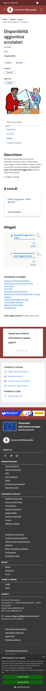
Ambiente (9, 545)
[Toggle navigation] (4, 9)
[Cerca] (41, 9)
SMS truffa (8, 288)
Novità (12, 19)
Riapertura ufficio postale (13, 305)
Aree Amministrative (13, 469)
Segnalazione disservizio (14, 632)
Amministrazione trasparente (16, 650)
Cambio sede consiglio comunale (16, 299)
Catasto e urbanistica (13, 516)
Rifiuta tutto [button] (23, 682)
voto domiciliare (10, 307)
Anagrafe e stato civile (13, 498)
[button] (23, 687)
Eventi (7, 587)
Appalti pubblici (11, 513)
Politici (7, 480)
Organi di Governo (12, 466)
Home (5, 19)
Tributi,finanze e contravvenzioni (17, 541)
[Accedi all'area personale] (37, 2)
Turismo (8, 520)
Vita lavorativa (10, 505)
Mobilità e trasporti (12, 523)
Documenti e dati (11, 487)
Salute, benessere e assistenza (16, 548)
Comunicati (9, 570)
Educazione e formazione (14, 534)
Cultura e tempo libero (13, 502)
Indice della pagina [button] (14, 122)
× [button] (43, 657)
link (3, 672)
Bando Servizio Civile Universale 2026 (18, 283)
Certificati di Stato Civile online (16, 291)
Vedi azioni (19, 62)
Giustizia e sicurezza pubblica (16, 538)
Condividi (8, 62)
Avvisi (20, 19)
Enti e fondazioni (11, 477)
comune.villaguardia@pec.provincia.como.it (22, 616)
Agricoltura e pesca (12, 556)
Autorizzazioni (10, 552)
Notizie (7, 567)
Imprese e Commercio (13, 509)
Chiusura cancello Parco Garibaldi (16, 280)
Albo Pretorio (10, 654)
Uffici (7, 473)
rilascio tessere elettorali (13, 302)
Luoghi (7, 584)
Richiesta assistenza (13, 639)
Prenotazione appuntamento (16, 629)
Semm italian (9, 286)
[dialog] (23, 672)
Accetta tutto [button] (23, 677)
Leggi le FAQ (10, 636)
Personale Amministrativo (15, 484)
